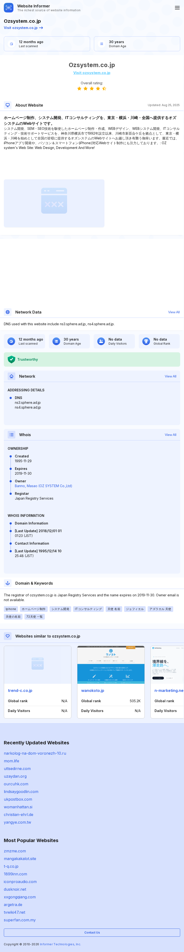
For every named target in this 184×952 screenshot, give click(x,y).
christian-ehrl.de (18, 814)
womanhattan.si (18, 806)
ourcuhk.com (16, 783)
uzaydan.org (15, 776)
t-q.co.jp (11, 866)
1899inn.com (15, 874)
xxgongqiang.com (20, 897)
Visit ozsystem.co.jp (21, 28)
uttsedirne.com (17, 768)
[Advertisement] (92, 165)
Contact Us (92, 932)
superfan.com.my (20, 920)
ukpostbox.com (18, 799)
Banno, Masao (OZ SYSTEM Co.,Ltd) (43, 486)
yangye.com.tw (17, 822)
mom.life (11, 760)
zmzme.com (15, 851)
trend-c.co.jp (20, 690)
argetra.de (13, 904)
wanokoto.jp (92, 690)
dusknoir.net (15, 889)
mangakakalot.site (20, 858)
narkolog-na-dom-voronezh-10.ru (35, 753)
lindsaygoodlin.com (21, 791)
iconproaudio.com (20, 881)
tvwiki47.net (14, 912)
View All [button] (174, 312)
